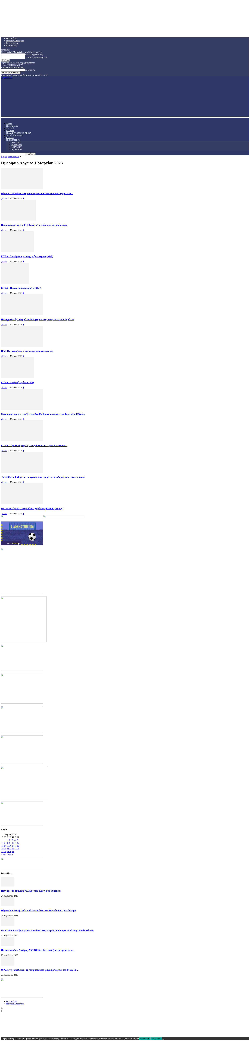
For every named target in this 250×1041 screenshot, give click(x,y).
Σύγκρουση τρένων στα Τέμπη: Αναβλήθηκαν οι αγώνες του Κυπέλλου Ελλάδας (43, 414)
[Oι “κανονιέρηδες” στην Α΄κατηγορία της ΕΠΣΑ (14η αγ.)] (22, 503)
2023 (10, 156)
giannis (4, 198)
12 (18, 843)
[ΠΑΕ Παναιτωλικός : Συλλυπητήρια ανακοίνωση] (22, 346)
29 (8, 851)
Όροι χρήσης (11, 38)
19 (18, 846)
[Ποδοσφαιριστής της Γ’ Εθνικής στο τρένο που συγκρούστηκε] (18, 220)
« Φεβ (3, 854)
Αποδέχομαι (144, 1039)
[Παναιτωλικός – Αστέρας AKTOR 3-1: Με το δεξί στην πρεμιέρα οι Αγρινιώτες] (7, 945)
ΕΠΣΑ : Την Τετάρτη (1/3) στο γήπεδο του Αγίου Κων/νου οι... (34, 445)
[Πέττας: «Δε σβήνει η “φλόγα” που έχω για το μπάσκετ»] (7, 886)
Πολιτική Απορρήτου (15, 41)
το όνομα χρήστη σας (34, 55)
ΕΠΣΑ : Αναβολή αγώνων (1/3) (17, 382)
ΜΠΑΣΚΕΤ (16, 147)
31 (13, 851)
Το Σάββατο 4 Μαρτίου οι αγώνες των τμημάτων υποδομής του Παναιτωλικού (43, 477)
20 (2, 849)
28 (5, 851)
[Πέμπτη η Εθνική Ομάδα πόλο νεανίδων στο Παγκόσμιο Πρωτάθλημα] (7, 905)
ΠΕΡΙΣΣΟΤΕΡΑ (13, 140)
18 (15, 846)
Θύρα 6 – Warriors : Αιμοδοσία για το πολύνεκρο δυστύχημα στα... (37, 193)
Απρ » (10, 854)
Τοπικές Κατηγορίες (14, 135)
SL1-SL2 (10, 128)
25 (15, 849)
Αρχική (9, 123)
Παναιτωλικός (12, 126)
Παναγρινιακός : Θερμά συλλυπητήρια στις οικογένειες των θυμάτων (37, 319)
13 (2, 846)
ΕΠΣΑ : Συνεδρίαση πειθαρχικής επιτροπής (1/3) (27, 256)
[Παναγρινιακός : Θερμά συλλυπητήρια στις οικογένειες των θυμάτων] (22, 314)
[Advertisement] (125, 98)
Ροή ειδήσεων (12, 43)
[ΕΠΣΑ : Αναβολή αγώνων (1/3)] (17, 377)
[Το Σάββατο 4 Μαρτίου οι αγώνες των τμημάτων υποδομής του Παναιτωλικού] (22, 472)
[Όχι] (163, 1039)
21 (5, 849)
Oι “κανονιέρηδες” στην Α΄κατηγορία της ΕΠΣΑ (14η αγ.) (32, 508)
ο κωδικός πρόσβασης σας (36, 57)
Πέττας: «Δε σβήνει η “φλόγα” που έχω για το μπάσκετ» (31, 890)
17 (13, 846)
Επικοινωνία (11, 45)
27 (2, 851)
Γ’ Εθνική (10, 130)
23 (10, 849)
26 (18, 849)
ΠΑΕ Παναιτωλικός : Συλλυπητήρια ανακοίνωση (27, 351)
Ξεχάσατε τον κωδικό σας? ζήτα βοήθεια (18, 63)
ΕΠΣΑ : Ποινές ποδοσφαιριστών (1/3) (21, 288)
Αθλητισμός (16, 145)
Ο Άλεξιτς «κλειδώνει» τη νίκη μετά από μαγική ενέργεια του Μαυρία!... (40, 969)
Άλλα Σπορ (16, 142)
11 (15, 843)
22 (8, 849)
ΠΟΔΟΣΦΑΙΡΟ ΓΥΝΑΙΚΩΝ (19, 133)
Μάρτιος (15, 156)
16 (10, 846)
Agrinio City (16, 149)
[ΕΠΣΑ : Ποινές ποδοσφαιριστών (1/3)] (15, 283)
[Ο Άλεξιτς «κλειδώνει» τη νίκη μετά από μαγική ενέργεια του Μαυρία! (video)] (7, 965)
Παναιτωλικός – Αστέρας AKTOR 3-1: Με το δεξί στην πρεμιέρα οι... (38, 950)
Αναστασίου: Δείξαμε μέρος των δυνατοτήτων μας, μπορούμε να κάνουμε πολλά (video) (47, 930)
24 (13, 849)
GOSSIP (10, 138)
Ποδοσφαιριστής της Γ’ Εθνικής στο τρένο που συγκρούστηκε (34, 225)
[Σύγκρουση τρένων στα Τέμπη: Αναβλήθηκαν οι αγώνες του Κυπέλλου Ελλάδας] (22, 409)
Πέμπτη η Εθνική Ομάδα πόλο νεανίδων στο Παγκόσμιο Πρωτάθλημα (38, 910)
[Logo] (1, 119)
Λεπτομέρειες (156, 1039)
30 (10, 851)
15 (8, 846)
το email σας (30, 70)
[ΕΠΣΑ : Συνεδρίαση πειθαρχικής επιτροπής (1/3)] (17, 251)
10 (13, 843)
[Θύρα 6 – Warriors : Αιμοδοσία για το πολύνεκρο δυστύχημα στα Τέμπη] (22, 188)
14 (5, 846)
